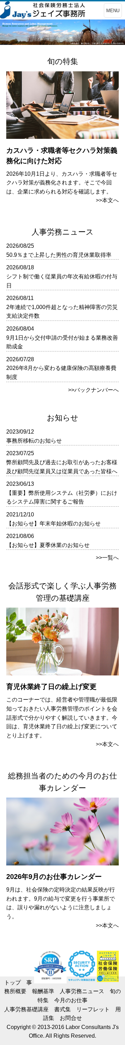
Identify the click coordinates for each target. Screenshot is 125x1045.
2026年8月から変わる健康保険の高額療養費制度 (61, 372)
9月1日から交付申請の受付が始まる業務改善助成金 (62, 342)
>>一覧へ (107, 558)
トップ (12, 982)
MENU (112, 10)
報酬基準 (43, 991)
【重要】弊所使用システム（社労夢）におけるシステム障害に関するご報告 (61, 497)
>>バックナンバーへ (93, 390)
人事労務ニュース (82, 991)
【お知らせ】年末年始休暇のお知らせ (53, 524)
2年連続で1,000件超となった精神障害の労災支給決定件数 (62, 311)
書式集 (62, 1009)
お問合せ (71, 1018)
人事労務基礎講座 (26, 1009)
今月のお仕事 (71, 1000)
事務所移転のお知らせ (34, 441)
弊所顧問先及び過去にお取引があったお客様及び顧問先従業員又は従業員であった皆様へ (61, 466)
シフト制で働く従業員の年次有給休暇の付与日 (61, 281)
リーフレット (93, 1009)
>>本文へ (107, 200)
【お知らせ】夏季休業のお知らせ (48, 545)
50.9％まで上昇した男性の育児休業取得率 (58, 255)
